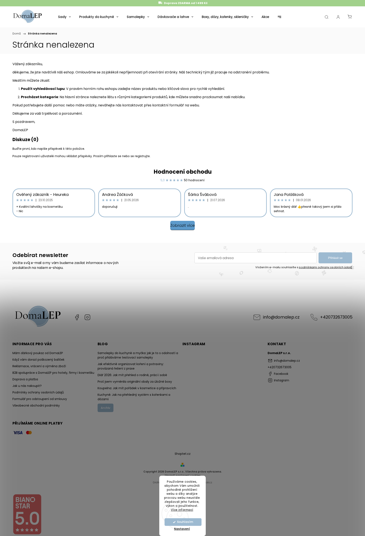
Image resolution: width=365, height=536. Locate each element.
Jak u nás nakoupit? (27, 386)
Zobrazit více (182, 225)
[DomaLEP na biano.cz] (27, 534)
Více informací (182, 510)
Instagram (87, 317)
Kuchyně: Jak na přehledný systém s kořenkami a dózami (134, 397)
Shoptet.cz (183, 454)
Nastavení (182, 529)
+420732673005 (336, 317)
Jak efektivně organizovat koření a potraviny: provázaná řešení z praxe (131, 366)
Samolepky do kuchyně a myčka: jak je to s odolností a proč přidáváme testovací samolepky (138, 355)
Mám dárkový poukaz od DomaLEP (37, 353)
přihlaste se (112, 156)
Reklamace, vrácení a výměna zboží (39, 366)
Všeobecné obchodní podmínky (36, 405)
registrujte (142, 156)
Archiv (105, 408)
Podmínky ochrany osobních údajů (38, 392)
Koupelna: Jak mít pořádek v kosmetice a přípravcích (137, 388)
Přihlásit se (335, 258)
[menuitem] (64, 16)
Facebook (77, 317)
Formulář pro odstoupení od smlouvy (39, 399)
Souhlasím (185, 522)
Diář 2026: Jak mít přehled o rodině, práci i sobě (132, 375)
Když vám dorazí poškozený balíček (38, 359)
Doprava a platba (25, 379)
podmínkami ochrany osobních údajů (325, 267)
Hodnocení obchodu (183, 172)
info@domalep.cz (281, 317)
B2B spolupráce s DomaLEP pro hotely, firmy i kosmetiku (53, 373)
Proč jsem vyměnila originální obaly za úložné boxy (135, 381)
